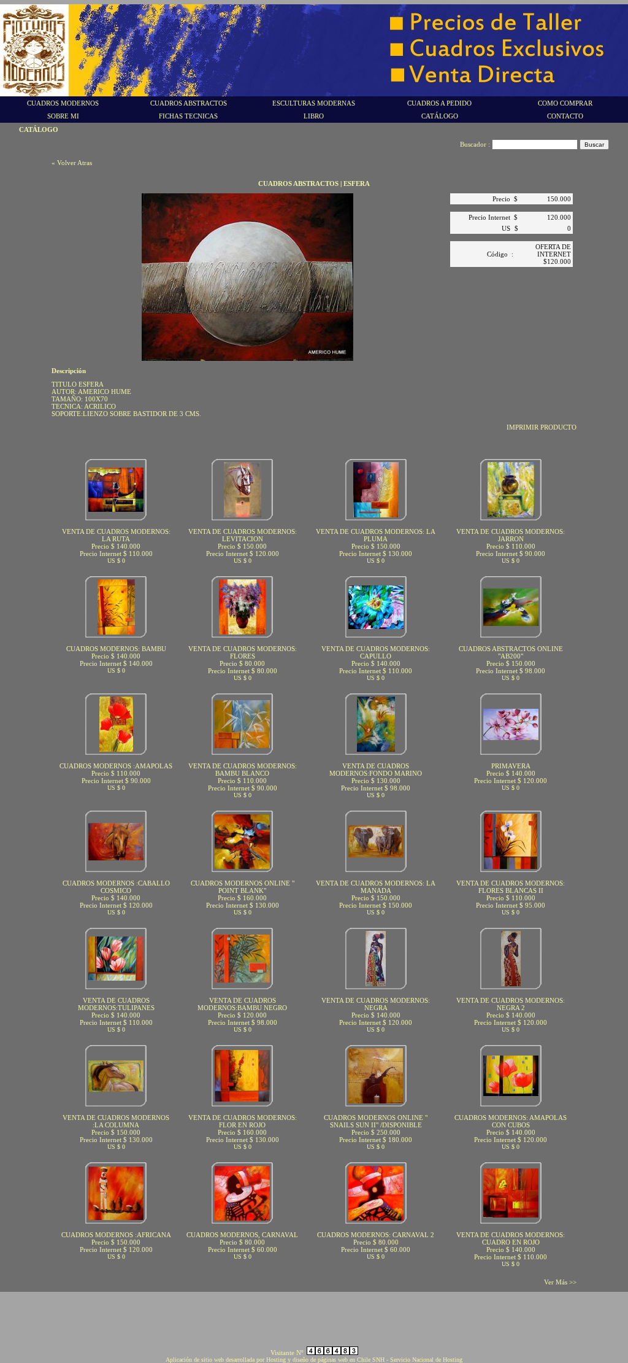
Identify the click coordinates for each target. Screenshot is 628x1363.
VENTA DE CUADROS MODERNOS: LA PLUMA (375, 535)
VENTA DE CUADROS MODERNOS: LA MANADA (375, 886)
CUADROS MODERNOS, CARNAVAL (242, 1234)
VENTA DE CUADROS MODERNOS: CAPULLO (375, 652)
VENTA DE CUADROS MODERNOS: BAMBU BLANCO (242, 769)
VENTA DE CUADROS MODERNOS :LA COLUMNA (116, 1121)
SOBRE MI (63, 116)
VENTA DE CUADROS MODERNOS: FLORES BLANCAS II (510, 886)
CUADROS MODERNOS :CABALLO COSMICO (116, 886)
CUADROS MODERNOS (63, 103)
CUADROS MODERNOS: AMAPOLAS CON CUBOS (510, 1121)
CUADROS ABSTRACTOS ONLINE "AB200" (511, 652)
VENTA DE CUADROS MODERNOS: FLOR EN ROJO (242, 1121)
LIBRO (314, 116)
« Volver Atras (72, 162)
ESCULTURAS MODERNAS (313, 103)
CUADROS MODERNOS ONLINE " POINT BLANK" (242, 886)
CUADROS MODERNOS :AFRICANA (116, 1234)
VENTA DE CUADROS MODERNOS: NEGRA (375, 1004)
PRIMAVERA (510, 766)
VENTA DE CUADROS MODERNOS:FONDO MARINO (375, 769)
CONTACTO (565, 116)
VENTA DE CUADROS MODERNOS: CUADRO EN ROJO (510, 1238)
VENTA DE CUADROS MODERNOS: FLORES (242, 652)
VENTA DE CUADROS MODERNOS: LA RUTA (116, 535)
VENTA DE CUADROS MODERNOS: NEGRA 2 (510, 1004)
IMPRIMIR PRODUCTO (541, 427)
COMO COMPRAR (565, 103)
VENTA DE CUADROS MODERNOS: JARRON (510, 535)
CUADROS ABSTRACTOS (188, 103)
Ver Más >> (560, 1282)
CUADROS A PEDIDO (439, 103)
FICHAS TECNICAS (188, 116)
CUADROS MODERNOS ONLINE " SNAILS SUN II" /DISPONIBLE (375, 1121)
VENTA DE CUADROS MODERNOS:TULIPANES (116, 1004)
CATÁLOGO (439, 116)
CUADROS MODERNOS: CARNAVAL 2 (375, 1234)
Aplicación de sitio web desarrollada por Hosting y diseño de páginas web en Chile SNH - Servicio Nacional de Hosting (314, 1359)
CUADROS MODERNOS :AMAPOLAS (115, 766)
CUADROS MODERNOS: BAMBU (116, 648)
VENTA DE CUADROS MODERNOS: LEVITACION (242, 535)
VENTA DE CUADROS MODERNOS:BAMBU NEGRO (242, 1004)
